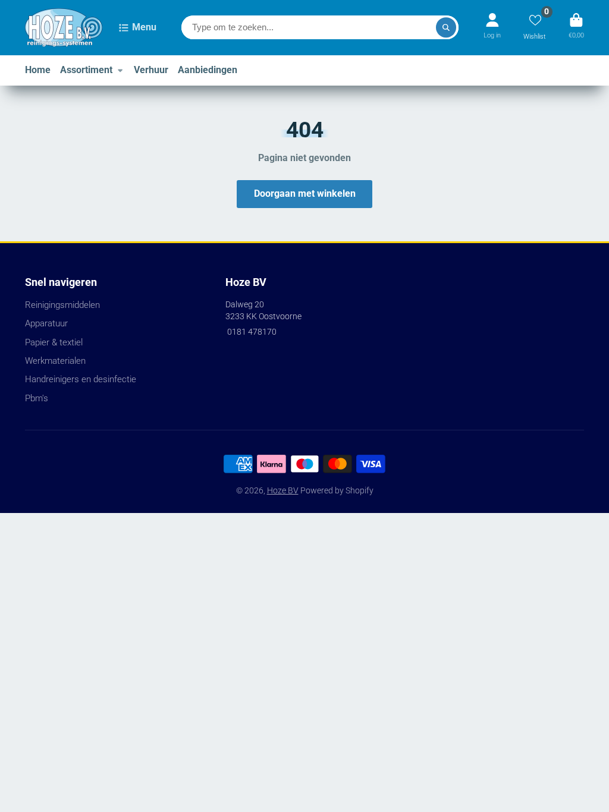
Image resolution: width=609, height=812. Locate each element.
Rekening (492, 28)
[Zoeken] (446, 27)
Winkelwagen (576, 28)
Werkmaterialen (55, 360)
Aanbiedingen (207, 69)
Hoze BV (283, 490)
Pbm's (36, 398)
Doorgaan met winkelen (305, 193)
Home (38, 69)
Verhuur (151, 69)
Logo (63, 27)
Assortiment (86, 69)
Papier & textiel (54, 342)
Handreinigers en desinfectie (80, 379)
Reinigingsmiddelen (62, 305)
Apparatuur (46, 323)
